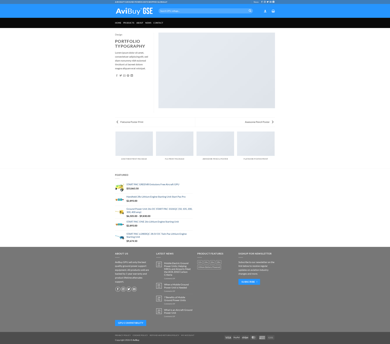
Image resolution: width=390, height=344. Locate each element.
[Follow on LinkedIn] (273, 2)
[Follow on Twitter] (268, 2)
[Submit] (250, 11)
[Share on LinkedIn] (132, 75)
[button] (265, 11)
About (139, 23)
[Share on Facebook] (117, 75)
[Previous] (115, 149)
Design (118, 34)
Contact (158, 23)
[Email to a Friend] (124, 75)
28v (218, 262)
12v (200, 262)
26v (212, 262)
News (256, 2)
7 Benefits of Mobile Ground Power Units (175, 299)
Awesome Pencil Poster (257, 121)
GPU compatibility (130, 322)
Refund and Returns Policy (164, 335)
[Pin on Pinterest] (128, 75)
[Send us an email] (270, 2)
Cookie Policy (140, 335)
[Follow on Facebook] (262, 2)
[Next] (274, 149)
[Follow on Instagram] (265, 2)
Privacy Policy (123, 335)
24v (206, 262)
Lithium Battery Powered (209, 267)
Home (118, 23)
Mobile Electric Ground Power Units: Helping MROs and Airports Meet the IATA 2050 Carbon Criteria (177, 269)
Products (128, 23)
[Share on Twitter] (120, 75)
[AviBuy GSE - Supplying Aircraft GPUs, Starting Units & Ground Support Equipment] (134, 11)
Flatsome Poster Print (131, 121)
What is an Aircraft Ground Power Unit (178, 311)
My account (187, 335)
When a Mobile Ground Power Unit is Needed (176, 286)
